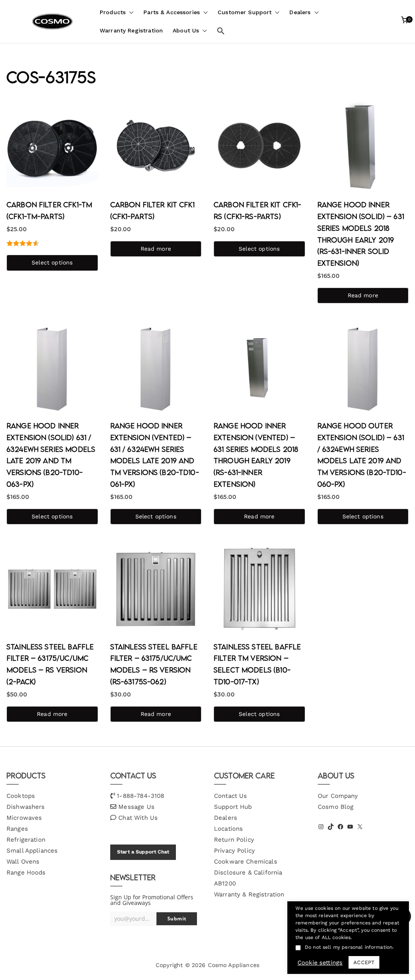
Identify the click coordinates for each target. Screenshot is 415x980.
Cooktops (20, 795)
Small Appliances (32, 850)
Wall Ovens (23, 861)
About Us (186, 30)
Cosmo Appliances (233, 965)
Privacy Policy (234, 850)
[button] (130, 12)
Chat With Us (138, 817)
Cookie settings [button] (319, 962)
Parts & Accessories (171, 12)
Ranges (17, 828)
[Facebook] (340, 826)
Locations (228, 828)
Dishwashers (25, 806)
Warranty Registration (131, 30)
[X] (360, 826)
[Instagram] (321, 826)
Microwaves (24, 817)
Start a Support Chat (143, 852)
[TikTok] (330, 826)
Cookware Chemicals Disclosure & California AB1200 (248, 872)
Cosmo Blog (336, 806)
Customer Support (245, 12)
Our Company (338, 795)
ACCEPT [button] (363, 962)
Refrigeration (25, 839)
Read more (156, 248)
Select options (52, 262)
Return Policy (234, 839)
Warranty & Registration (249, 894)
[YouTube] (350, 826)
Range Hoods (26, 872)
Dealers (299, 12)
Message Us (136, 806)
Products (113, 12)
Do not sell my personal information (348, 947)
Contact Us (230, 795)
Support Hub (233, 806)
